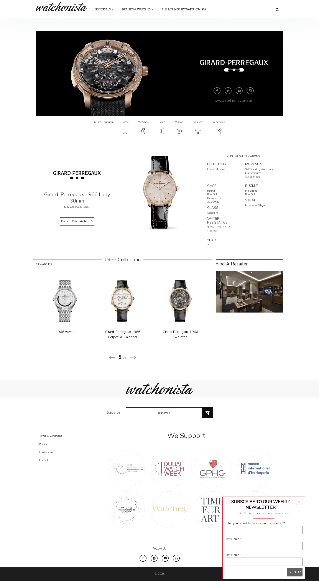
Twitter (228, 90)
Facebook (217, 90)
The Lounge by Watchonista (184, 9)
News (161, 122)
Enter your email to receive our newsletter (255, 523)
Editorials (102, 9)
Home (125, 122)
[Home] (63, 6)
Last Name (233, 555)
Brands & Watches (136, 9)
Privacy (43, 444)
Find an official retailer (74, 221)
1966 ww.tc (65, 331)
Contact (43, 460)
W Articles (218, 122)
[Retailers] (249, 291)
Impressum (46, 452)
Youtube (239, 90)
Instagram (250, 90)
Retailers (197, 122)
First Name (233, 539)
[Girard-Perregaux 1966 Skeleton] (180, 301)
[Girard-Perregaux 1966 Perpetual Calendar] (122, 301)
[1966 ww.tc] (65, 301)
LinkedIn (176, 558)
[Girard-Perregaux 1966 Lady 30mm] (159, 192)
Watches (143, 122)
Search (277, 9)
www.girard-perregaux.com (234, 101)
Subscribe (113, 413)
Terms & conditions (50, 436)
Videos (179, 122)
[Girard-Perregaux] (77, 175)
